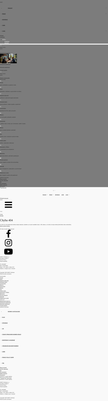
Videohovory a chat (4, 172)
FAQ (3, 363)
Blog (3, 317)
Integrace (5, 323)
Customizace (3, 108)
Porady (1, 82)
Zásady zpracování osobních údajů (11, 334)
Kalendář (2, 166)
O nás (3, 31)
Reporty (2, 114)
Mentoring (2, 153)
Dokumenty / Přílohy (4, 147)
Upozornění (2, 121)
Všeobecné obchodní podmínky (10, 346)
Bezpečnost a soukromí (8, 340)
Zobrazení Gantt (3, 101)
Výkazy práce (3, 140)
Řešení (4, 13)
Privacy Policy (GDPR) (8, 357)
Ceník (3, 25)
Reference (5, 19)
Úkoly (1, 89)
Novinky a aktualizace (14, 311)
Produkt (10, 8)
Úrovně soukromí (4, 159)
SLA (1, 134)
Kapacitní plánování (4, 95)
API (3, 328)
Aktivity (1, 127)
